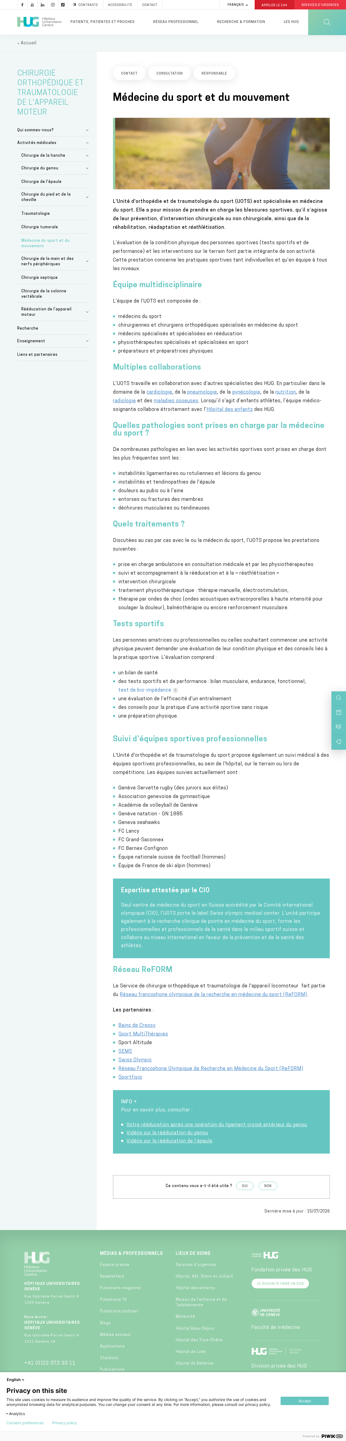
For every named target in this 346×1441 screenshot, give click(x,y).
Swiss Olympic (135, 1060)
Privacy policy (64, 1423)
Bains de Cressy (137, 1025)
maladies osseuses (176, 401)
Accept (304, 1401)
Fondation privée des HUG (281, 1270)
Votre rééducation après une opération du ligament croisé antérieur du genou (217, 1125)
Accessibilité (120, 5)
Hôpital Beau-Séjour (195, 1329)
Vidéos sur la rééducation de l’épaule (169, 1141)
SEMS (125, 1051)
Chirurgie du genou (39, 168)
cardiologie (159, 392)
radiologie (124, 401)
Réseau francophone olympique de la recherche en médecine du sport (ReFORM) (213, 995)
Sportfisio (130, 1077)
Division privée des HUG (279, 1366)
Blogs (105, 1323)
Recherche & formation (241, 22)
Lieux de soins (193, 1254)
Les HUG (291, 22)
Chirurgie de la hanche (43, 156)
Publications (112, 1370)
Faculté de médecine (275, 1327)
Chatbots (109, 1358)
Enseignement (31, 341)
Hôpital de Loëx (191, 1352)
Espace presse (114, 1265)
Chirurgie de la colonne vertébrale (43, 294)
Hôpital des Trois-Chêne (199, 1340)
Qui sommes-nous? (35, 130)
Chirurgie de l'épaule (41, 182)
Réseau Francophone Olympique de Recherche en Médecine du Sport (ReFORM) (210, 1069)
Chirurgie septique (39, 278)
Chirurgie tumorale (39, 227)
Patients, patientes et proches (103, 22)
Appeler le (274, 5)
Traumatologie (35, 214)
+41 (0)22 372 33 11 (50, 1363)
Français (236, 5)
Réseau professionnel (175, 22)
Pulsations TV (113, 1300)
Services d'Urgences (320, 5)
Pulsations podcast (119, 1311)
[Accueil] (39, 22)
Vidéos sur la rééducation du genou (167, 1133)
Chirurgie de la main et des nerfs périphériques (47, 261)
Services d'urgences (196, 1265)
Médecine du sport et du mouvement (45, 243)
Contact (150, 5)
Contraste (88, 5)
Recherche (27, 329)
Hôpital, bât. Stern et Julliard (204, 1277)
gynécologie (246, 392)
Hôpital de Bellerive (195, 1364)
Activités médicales (36, 143)
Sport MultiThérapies (143, 1034)
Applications (112, 1347)
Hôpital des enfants (230, 409)
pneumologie (202, 392)
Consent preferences (25, 1423)
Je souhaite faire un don (280, 1284)
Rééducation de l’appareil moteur (46, 312)
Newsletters (112, 1277)
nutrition (285, 392)
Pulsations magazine (120, 1288)
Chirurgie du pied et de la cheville (46, 197)
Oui (245, 1186)
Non (268, 1186)
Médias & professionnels (131, 1254)
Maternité (185, 1317)
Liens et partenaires (37, 355)
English (14, 1379)
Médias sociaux (115, 1335)
